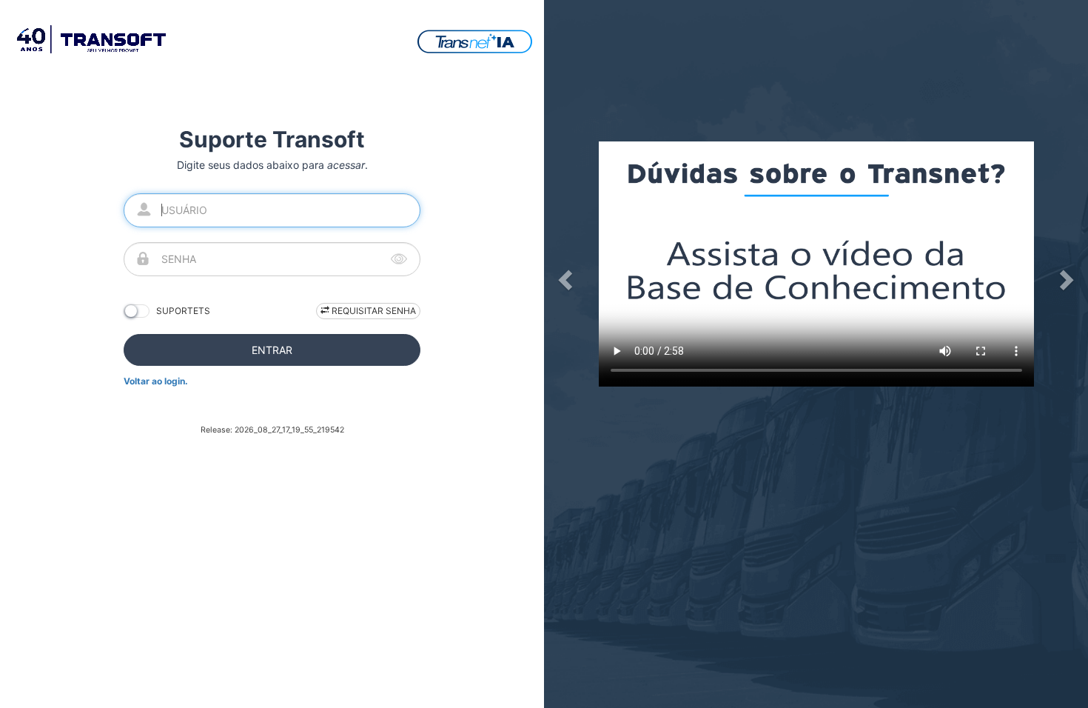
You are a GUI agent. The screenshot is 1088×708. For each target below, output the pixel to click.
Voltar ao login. (156, 381)
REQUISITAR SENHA (372, 310)
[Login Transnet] (474, 40)
